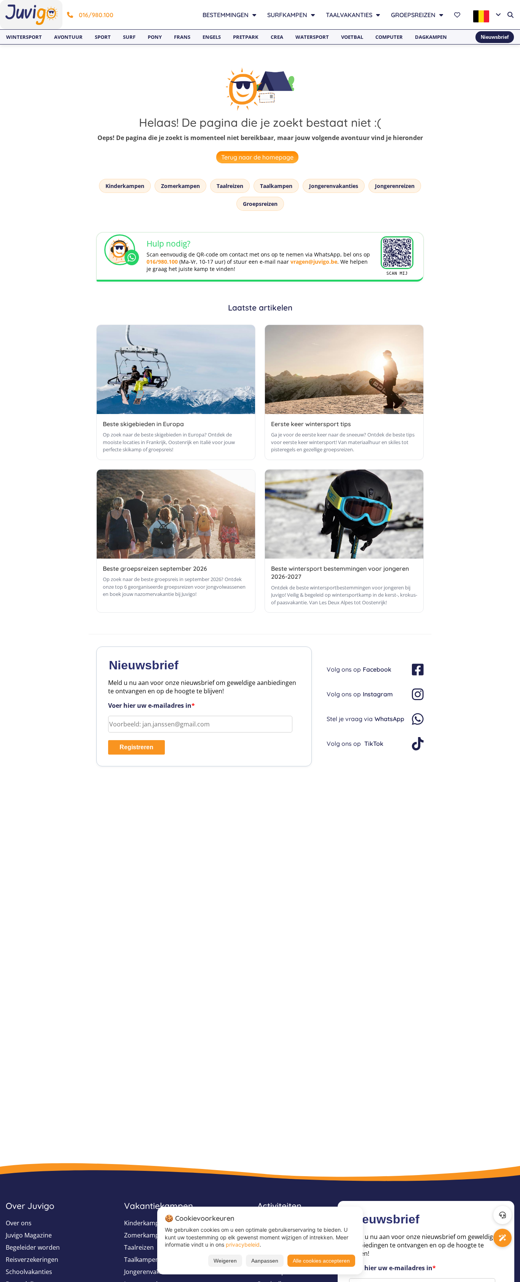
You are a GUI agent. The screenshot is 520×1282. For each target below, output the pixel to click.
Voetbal (352, 36)
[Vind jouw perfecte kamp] (502, 1238)
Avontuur (68, 36)
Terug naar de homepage (257, 157)
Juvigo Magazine (29, 1235)
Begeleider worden (33, 1247)
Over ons (19, 1223)
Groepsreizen (260, 203)
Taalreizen (230, 186)
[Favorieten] (458, 14)
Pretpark (245, 36)
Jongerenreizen (395, 186)
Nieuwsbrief (495, 37)
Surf (129, 36)
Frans (182, 36)
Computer (389, 36)
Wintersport (24, 36)
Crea (277, 36)
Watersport (312, 36)
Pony (155, 36)
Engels (212, 36)
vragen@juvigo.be (313, 261)
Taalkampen (276, 186)
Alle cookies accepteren (321, 1261)
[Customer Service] (502, 1215)
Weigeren (225, 1261)
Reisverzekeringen (32, 1259)
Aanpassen (264, 1261)
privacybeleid (243, 1244)
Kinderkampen (124, 186)
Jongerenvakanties (333, 186)
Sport (103, 36)
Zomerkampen (180, 186)
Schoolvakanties (29, 1272)
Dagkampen (431, 36)
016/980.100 (96, 15)
